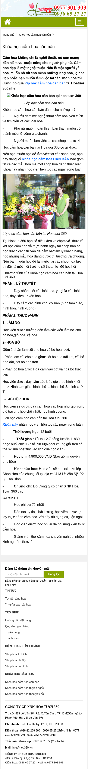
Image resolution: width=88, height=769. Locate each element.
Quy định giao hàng (17, 626)
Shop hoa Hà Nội (15, 660)
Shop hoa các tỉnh (16, 666)
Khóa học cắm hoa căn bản (22, 682)
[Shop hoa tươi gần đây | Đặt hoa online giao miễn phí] (44, 8)
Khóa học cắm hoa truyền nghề (24, 687)
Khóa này (10, 424)
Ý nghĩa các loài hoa (18, 604)
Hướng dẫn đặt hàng (18, 620)
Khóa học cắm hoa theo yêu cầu (25, 693)
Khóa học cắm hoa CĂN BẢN (45, 159)
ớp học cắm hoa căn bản (45, 83)
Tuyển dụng (12, 632)
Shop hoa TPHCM (16, 654)
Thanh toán (12, 638)
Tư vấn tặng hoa (15, 598)
